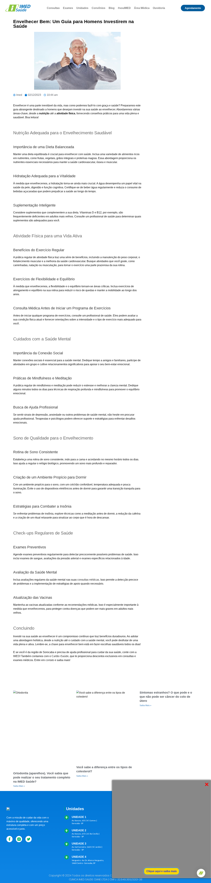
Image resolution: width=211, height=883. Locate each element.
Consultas (53, 8)
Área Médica (142, 8)
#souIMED (124, 8)
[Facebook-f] (9, 839)
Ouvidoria (159, 8)
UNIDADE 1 (79, 817)
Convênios (98, 8)
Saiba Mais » (19, 786)
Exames (68, 8)
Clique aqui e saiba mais (161, 871)
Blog (112, 8)
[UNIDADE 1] (66, 817)
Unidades (82, 8)
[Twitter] (28, 839)
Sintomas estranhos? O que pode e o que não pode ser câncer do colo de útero (166, 696)
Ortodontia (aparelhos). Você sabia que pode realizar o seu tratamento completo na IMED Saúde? (41, 777)
